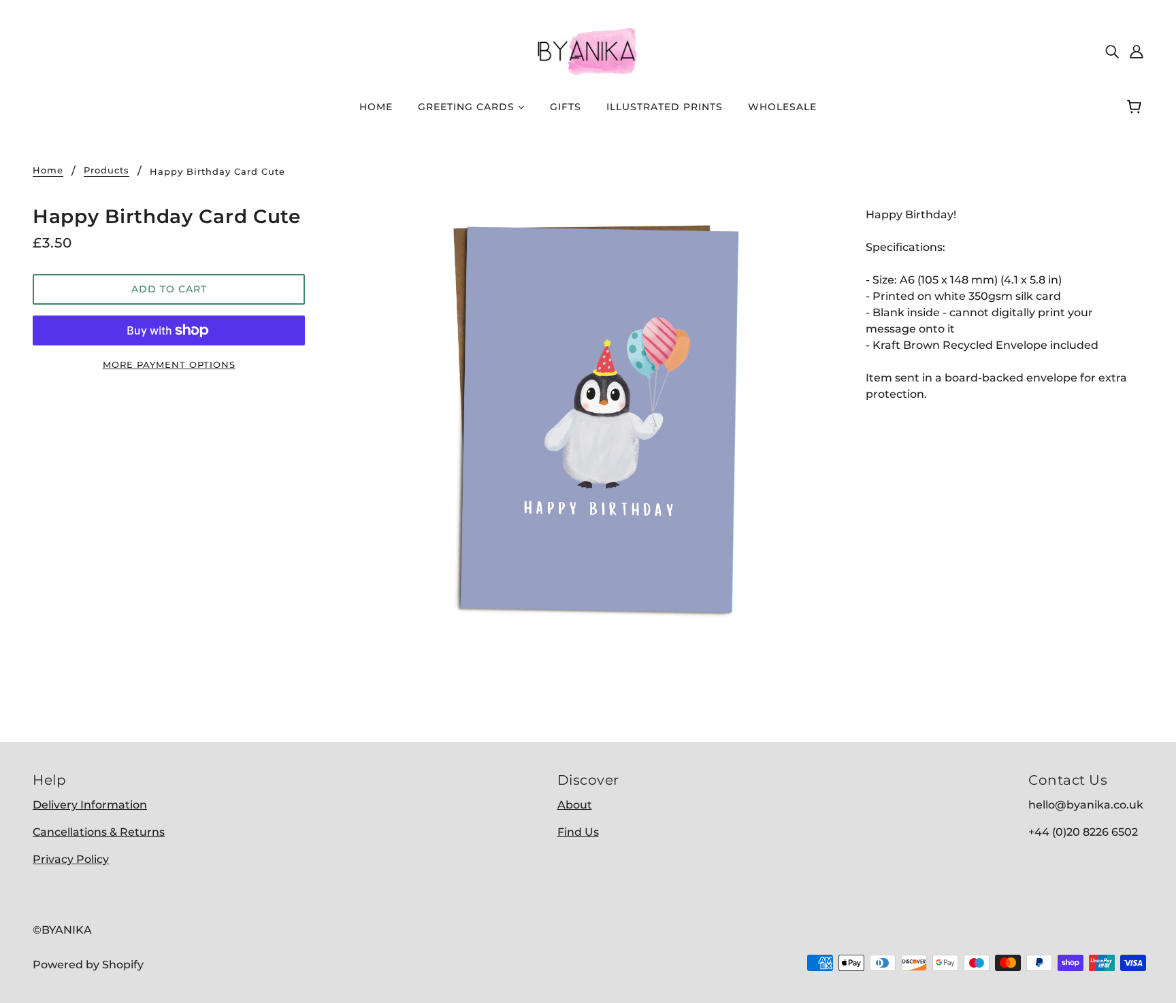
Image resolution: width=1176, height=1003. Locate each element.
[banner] (588, 50)
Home (48, 170)
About (574, 804)
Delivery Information (90, 804)
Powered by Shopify (88, 964)
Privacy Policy (71, 859)
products (106, 170)
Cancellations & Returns (99, 832)
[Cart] (1136, 107)
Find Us (578, 832)
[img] (1112, 51)
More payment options (169, 364)
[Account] (1136, 51)
